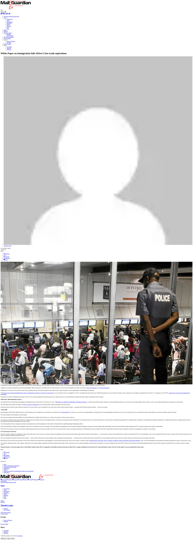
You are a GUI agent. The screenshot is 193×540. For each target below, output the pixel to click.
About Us (6, 533)
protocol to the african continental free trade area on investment (18, 471)
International (7, 491)
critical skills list (65, 412)
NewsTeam (19, 535)
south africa (6, 472)
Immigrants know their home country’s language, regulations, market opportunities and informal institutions (114, 440)
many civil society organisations (31, 404)
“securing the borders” (104, 387)
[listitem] (3, 479)
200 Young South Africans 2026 (8, 482)
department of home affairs (10, 467)
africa (5, 464)
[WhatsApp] (8, 14)
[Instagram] (2, 14)
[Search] (5, 12)
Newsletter (6, 530)
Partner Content (4, 524)
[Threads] (4, 14)
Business (3, 502)
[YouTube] (9, 14)
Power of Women (8, 520)
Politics (2, 500)
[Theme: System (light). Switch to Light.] (3, 12)
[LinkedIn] (3, 14)
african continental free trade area (11, 465)
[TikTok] (6, 14)
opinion (5, 469)
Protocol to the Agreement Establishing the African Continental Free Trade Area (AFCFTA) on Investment (28, 393)
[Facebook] (1, 14)
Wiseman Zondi (7, 245)
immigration (6, 468)
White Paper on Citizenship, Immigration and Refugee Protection (71, 402)
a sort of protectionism (91, 387)
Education (6, 492)
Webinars (6, 521)
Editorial (6, 508)
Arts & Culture (4, 513)
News (3, 486)
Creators (5, 481)
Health (5, 494)
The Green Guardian (5, 512)
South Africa (7, 488)
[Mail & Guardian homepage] (96, 5)
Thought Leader (7, 505)
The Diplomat (7, 510)
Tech (5, 497)
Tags (2, 481)
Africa (5, 490)
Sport (5, 498)
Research (6, 532)
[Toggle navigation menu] (2, 10)
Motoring (6, 495)
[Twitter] (7, 14)
